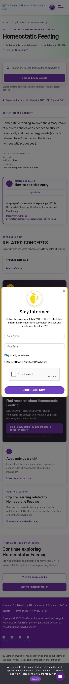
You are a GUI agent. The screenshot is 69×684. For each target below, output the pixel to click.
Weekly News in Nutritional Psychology (27, 362)
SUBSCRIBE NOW (34, 390)
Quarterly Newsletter (18, 355)
